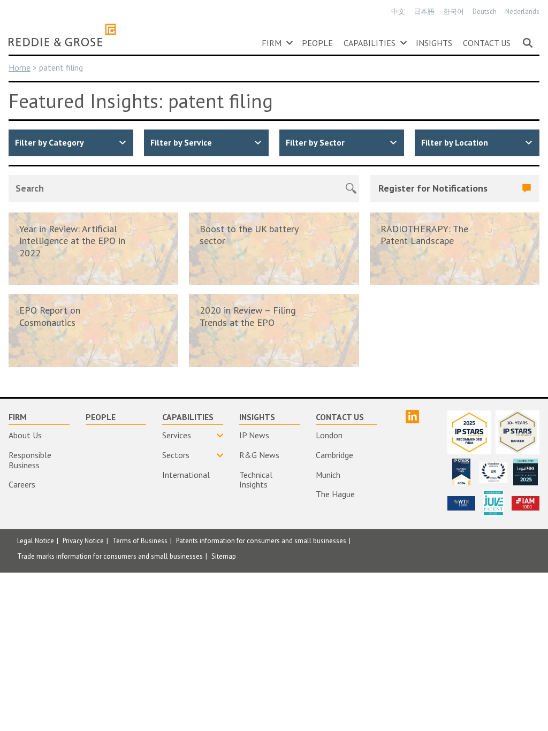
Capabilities (369, 42)
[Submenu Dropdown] (289, 43)
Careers (22, 484)
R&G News (259, 455)
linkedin (412, 416)
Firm (271, 42)
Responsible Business (30, 460)
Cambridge (334, 455)
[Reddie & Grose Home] (62, 35)
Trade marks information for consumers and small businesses (110, 556)
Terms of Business (140, 540)
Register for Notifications (433, 188)
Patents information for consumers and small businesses (261, 540)
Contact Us (487, 42)
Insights (434, 42)
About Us (25, 435)
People (317, 42)
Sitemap (223, 556)
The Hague (335, 494)
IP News (254, 435)
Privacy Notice (83, 540)
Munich (328, 474)
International (186, 474)
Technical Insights (255, 479)
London (329, 435)
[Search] (527, 43)
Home (20, 67)
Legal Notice (35, 540)
